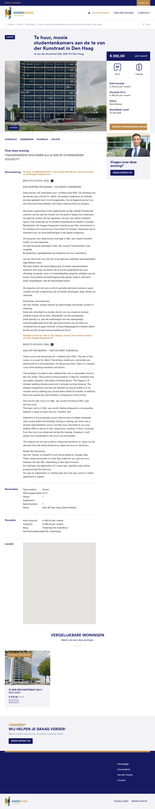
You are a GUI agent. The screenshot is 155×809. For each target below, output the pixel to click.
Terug (147, 24)
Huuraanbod (100, 13)
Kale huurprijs (117, 83)
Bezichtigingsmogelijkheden (129, 127)
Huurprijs (42, 139)
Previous (4, 96)
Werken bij (143, 3)
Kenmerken (26, 139)
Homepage (86, 13)
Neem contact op (122, 173)
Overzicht (11, 139)
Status (113, 101)
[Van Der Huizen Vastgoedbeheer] (6, 24)
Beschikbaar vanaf (119, 110)
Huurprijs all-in (117, 92)
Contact (144, 13)
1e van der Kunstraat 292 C (25, 690)
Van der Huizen (124, 13)
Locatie (55, 139)
